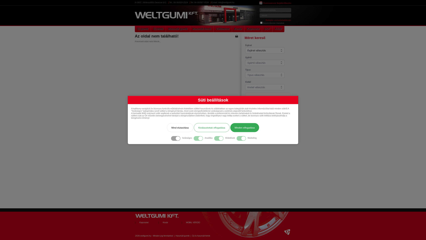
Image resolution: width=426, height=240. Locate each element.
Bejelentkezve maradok (273, 23)
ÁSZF (278, 29)
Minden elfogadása (245, 127)
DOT (267, 29)
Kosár (238, 29)
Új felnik (158, 29)
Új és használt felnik (201, 236)
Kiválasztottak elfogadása (211, 127)
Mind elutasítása (180, 127)
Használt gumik (178, 29)
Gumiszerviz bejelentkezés (277, 3)
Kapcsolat (253, 29)
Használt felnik (202, 29)
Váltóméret (222, 29)
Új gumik (142, 29)
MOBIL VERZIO (193, 222)
